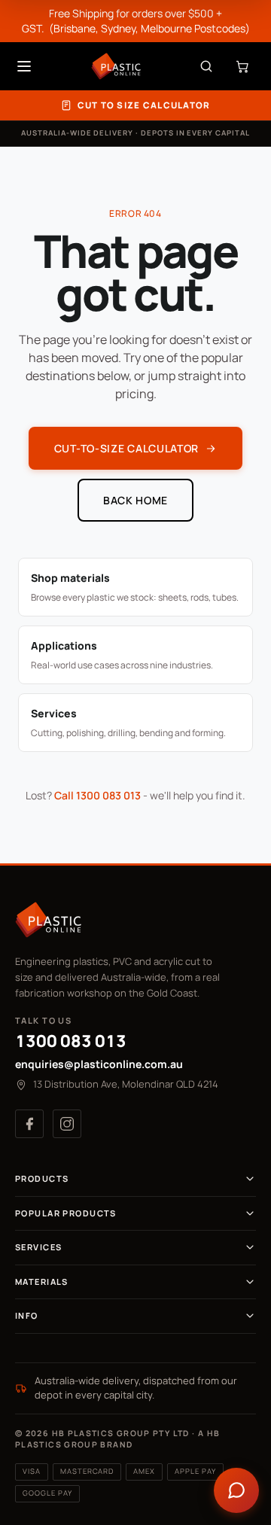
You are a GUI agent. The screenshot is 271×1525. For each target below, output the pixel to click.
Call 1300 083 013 (97, 795)
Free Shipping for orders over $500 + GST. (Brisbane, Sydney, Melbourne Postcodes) (136, 20)
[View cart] (242, 66)
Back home (135, 500)
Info (26, 1315)
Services (38, 1247)
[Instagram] (67, 1124)
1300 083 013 (70, 1041)
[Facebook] (29, 1124)
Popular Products (66, 1213)
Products (42, 1178)
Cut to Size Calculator (144, 105)
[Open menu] (24, 66)
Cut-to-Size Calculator (126, 448)
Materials (42, 1281)
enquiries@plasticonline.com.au (99, 1064)
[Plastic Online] (116, 66)
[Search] (206, 66)
